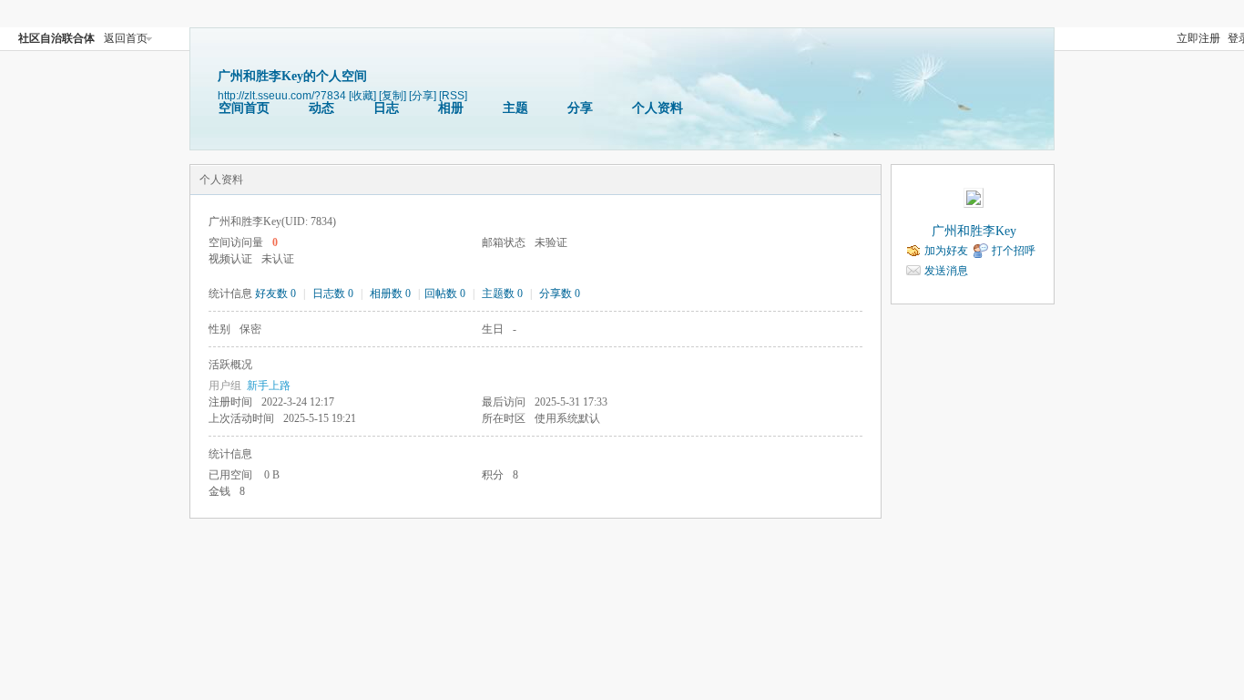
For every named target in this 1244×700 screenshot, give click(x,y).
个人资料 (657, 108)
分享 (580, 108)
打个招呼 (1013, 250)
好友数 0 (275, 293)
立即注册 (1198, 38)
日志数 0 (332, 293)
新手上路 (269, 385)
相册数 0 (390, 293)
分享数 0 (559, 293)
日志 (386, 108)
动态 (321, 108)
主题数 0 (502, 293)
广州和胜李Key (974, 231)
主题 (515, 108)
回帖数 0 (444, 293)
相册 (451, 108)
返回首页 (126, 38)
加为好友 (946, 250)
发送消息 (946, 270)
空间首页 (244, 108)
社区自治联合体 (56, 38)
